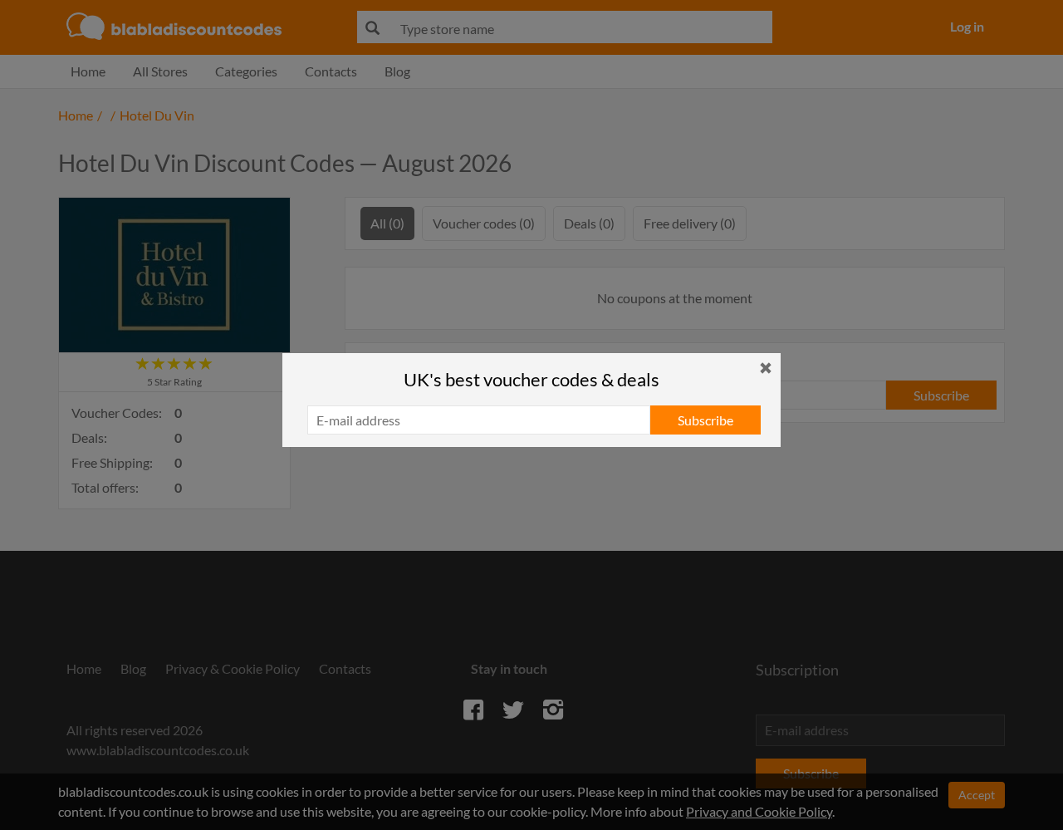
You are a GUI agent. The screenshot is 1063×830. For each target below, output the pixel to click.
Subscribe (705, 420)
